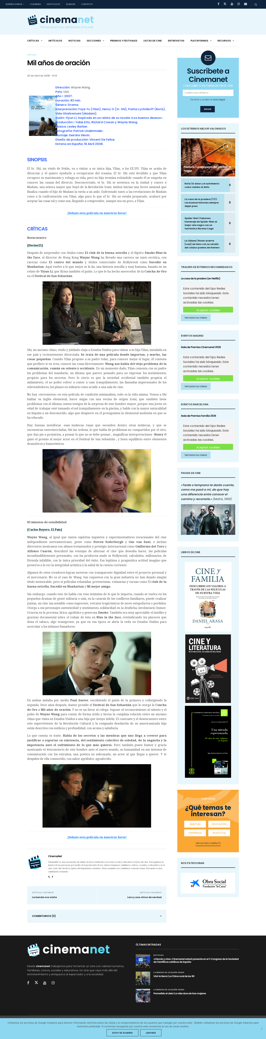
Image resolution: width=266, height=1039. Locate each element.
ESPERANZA (195, 833)
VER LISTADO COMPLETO (208, 843)
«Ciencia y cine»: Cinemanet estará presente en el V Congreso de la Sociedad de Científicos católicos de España (196, 960)
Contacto (87, 4)
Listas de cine (152, 40)
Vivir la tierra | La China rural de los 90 (173, 976)
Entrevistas (176, 40)
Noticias (74, 40)
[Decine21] (35, 245)
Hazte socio (53, 4)
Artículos (55, 40)
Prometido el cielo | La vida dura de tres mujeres (179, 993)
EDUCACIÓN (219, 824)
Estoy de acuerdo (122, 1033)
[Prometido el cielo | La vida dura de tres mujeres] (143, 995)
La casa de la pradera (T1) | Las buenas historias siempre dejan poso (202, 203)
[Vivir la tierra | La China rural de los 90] (143, 978)
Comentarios (44, 916)
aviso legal (219, 99)
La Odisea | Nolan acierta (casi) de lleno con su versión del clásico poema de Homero (202, 244)
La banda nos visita (44, 897)
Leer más (151, 1033)
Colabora (35, 4)
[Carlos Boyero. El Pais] (44, 529)
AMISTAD (195, 824)
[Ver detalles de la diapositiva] (208, 883)
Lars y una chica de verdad (144, 897)
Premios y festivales (123, 40)
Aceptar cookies (208, 310)
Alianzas (70, 4)
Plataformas (199, 40)
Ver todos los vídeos (196, 317)
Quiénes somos (13, 4)
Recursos (224, 40)
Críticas (33, 40)
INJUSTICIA (219, 833)
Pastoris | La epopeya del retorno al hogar (207, 169)
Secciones (94, 40)
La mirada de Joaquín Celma (168, 972)
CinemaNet (55, 856)
